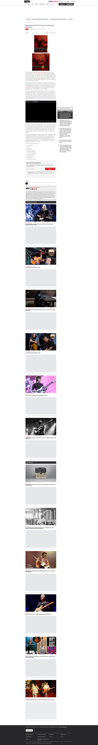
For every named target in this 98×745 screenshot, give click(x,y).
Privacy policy (51, 734)
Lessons (36, 4)
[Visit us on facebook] (49, 1)
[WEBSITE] (36, 189)
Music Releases (31, 22)
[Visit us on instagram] (52, 1)
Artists (29, 4)
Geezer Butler (40, 73)
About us (62, 736)
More (52, 4)
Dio (26, 183)
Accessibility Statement (41, 736)
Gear (32, 4)
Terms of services (39, 171)
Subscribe (60, 1)
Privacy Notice (31, 172)
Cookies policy (63, 734)
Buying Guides (41, 4)
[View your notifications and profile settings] (68, 2)
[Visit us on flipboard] (55, 1)
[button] (72, 1)
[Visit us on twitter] (50, 1)
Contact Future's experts (41, 734)
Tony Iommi (35, 73)
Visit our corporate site (63, 727)
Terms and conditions (29, 734)
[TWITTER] (33, 189)
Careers (27, 739)
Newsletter (54, 32)
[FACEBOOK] (31, 189)
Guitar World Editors (33, 29)
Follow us (48, 32)
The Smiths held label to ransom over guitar (58, 19)
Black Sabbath (28, 87)
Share (28, 32)
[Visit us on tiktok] (57, 1)
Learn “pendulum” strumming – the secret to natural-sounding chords (66, 141)
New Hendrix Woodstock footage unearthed (39, 19)
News (27, 29)
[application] (40, 111)
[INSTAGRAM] (35, 189)
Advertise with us (29, 736)
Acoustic (47, 4)
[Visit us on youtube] (54, 1)
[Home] (25, 4)
